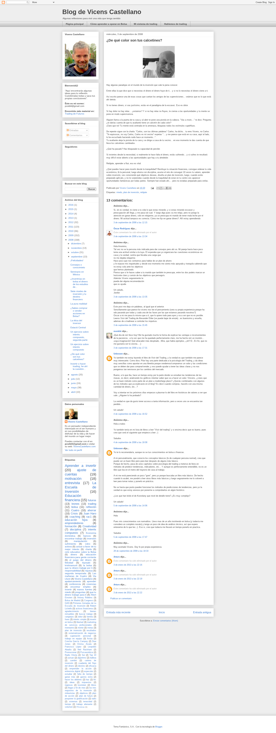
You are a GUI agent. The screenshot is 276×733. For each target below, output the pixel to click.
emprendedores (74, 523)
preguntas (80, 592)
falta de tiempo (84, 674)
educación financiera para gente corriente (80, 555)
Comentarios (75, 135)
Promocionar (71, 652)
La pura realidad (78, 303)
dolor (80, 617)
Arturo (117, 557)
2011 (71, 226)
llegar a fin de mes (76, 688)
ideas (72, 682)
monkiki (118, 331)
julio (73, 379)
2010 (71, 231)
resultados (91, 630)
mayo (74, 387)
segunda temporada (75, 573)
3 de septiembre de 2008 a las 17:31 (130, 348)
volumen (69, 707)
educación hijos (76, 519)
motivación (73, 479)
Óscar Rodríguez (122, 228)
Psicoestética (86, 652)
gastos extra (86, 677)
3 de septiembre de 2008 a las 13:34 (130, 236)
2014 (71, 213)
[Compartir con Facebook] (167, 188)
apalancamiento (73, 581)
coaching (74, 516)
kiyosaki (86, 562)
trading (92, 503)
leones (75, 503)
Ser (83, 655)
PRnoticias (80, 707)
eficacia (92, 666)
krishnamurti (71, 565)
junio (74, 383)
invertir (68, 589)
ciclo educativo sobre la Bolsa (80, 552)
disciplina (75, 529)
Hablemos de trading (175, 24)
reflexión (91, 507)
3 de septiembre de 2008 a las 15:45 (130, 325)
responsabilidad (73, 570)
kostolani (82, 685)
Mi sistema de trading (145, 24)
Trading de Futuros (74, 113)
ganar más (70, 677)
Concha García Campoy (76, 641)
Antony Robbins (85, 597)
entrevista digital (72, 671)
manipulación (80, 541)
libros (93, 685)
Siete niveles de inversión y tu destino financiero (78, 295)
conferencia (75, 584)
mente (81, 628)
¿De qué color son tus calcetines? (77, 357)
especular (88, 671)
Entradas (73, 130)
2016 (71, 205)
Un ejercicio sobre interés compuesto (79, 347)
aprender (91, 581)
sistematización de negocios (82, 633)
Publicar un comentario (121, 598)
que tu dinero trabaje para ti (80, 593)
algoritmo (82, 658)
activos (68, 546)
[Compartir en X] (164, 188)
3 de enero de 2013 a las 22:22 (128, 592)
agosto (75, 374)
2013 (71, 218)
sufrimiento (70, 544)
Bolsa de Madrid (72, 600)
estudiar (68, 674)
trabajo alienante (84, 704)
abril (73, 392)
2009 (71, 235)
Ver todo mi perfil (73, 450)
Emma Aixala (84, 644)
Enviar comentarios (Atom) (165, 620)
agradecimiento (72, 611)
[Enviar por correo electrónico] (158, 188)
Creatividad (89, 526)
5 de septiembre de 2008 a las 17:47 (130, 537)
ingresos (69, 685)
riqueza (89, 570)
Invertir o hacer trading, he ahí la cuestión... (79, 366)
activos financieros (84, 609)
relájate (143, 192)
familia (90, 617)
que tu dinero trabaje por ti (78, 568)
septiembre (77, 256)
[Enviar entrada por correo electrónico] (152, 188)
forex (67, 619)
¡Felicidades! (76, 260)
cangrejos (69, 617)
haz (87, 680)
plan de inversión (131, 192)
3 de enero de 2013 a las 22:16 (128, 565)
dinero (74, 554)
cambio (73, 660)
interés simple (79, 619)
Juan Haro (90, 513)
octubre (75, 252)
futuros (92, 500)
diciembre (76, 243)
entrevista (72, 483)
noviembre (76, 248)
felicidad (69, 562)
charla (88, 549)
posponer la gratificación (76, 699)
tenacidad (87, 701)
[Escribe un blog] (161, 188)
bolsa (74, 507)
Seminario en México (77, 273)
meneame (69, 628)
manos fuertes (84, 589)
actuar (71, 658)
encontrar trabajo (73, 538)
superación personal (80, 636)
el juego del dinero (80, 560)
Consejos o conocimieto (77, 266)
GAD (67, 603)
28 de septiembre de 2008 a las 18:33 (131, 551)
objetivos (84, 693)
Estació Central (78, 327)
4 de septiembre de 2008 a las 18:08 (130, 442)
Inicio (162, 612)
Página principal (75, 24)
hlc (94, 680)
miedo (119, 192)
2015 (71, 209)
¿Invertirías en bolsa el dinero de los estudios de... (79, 282)
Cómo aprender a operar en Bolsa (108, 24)
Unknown (118, 354)
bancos (87, 536)
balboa (93, 658)
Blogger (158, 726)
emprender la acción (80, 669)
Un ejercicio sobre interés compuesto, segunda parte (79, 335)
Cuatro (75, 510)
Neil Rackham (85, 650)
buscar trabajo (86, 614)
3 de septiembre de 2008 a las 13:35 (130, 297)
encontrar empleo (80, 586)
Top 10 (92, 655)
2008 (71, 240)
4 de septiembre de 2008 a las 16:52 (130, 414)
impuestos (86, 682)
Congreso (88, 600)
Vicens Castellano (78, 421)
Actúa (89, 639)
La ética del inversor (76, 321)
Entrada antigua (202, 612)
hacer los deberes (73, 680)
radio (94, 699)
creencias (91, 584)
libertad (80, 622)
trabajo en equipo (73, 639)
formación (71, 526)
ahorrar (92, 510)
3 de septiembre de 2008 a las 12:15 (130, 222)
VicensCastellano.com (84, 446)
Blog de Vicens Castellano (101, 11)
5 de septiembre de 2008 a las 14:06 (130, 505)
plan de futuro (86, 696)
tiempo (68, 704)
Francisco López (73, 647)
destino (81, 666)
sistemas (73, 701)
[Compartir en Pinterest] (170, 188)
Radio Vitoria (71, 655)
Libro (87, 544)
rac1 (89, 516)
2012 (71, 222)
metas (90, 628)
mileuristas (70, 693)
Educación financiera (73, 498)
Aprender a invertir (80, 466)
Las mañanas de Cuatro (80, 574)
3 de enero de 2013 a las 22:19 (128, 578)
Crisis (74, 513)
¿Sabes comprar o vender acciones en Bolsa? (78, 312)
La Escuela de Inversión (80, 487)
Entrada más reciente (118, 612)
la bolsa (87, 565)
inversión (91, 538)
